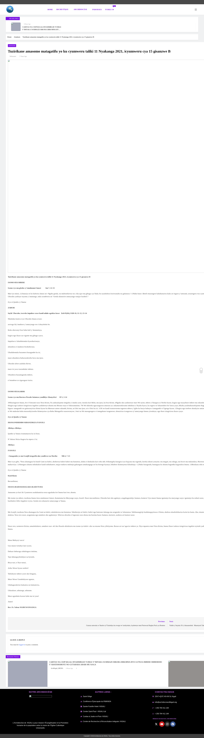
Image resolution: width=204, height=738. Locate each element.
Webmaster (13, 56)
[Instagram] (167, 724)
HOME (50, 9)
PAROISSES (97, 9)
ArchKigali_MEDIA (57, 668)
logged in (22, 645)
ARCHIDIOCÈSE (80, 9)
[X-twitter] (156, 724)
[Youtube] (161, 724)
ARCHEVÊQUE (62, 9)
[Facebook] (173, 724)
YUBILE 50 (110, 8)
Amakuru (12, 45)
